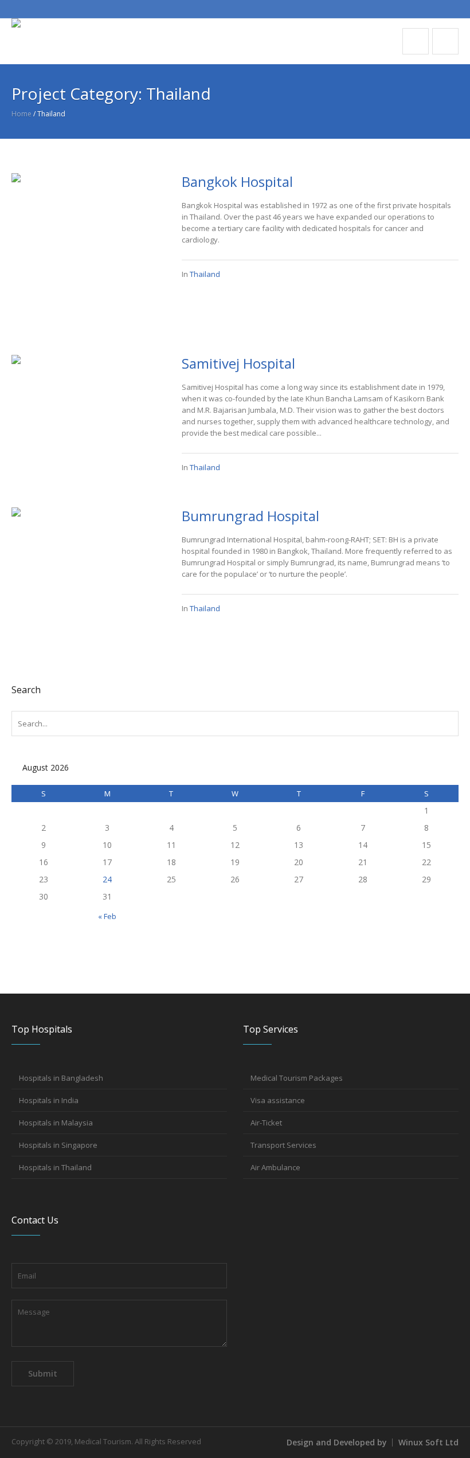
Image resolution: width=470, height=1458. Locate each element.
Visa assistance (277, 1100)
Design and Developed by (337, 1442)
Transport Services (283, 1145)
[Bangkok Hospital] (85, 246)
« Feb (107, 916)
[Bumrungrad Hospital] (85, 548)
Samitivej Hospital (238, 363)
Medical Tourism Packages (296, 1078)
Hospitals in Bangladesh (61, 1078)
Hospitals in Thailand (55, 1167)
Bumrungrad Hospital (250, 515)
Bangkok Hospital (237, 181)
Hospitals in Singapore (58, 1145)
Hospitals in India (49, 1100)
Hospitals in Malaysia (56, 1122)
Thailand (205, 274)
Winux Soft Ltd (428, 1442)
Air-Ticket (266, 1122)
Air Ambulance (275, 1167)
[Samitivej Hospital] (85, 410)
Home (21, 114)
